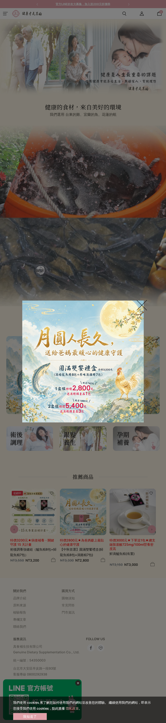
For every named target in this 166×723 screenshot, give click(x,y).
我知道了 (30, 716)
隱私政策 (72, 708)
